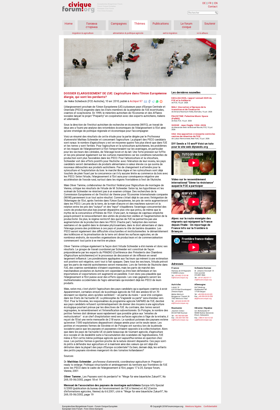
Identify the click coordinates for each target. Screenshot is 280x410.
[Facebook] (149, 101)
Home (69, 23)
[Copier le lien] (161, 101)
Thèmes (139, 23)
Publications (161, 23)
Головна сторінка (92, 25)
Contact (212, 6)
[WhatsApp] (157, 101)
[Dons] (204, 44)
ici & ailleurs (202, 33)
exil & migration (170, 33)
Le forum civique (186, 25)
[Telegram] (153, 101)
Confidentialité (210, 406)
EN (215, 3)
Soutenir (209, 23)
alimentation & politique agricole (128, 33)
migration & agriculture (82, 33)
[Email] (145, 101)
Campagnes (119, 23)
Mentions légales (193, 406)
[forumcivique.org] (92, 15)
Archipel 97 (136, 101)
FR (209, 3)
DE (204, 3)
